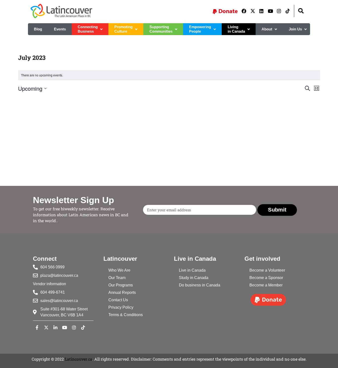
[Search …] (301, 11)
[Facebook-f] (37, 327)
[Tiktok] (287, 11)
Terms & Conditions (125, 315)
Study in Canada (193, 278)
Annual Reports (122, 292)
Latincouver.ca (78, 359)
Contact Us (118, 300)
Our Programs (120, 285)
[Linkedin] (261, 11)
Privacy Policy (120, 307)
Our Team (116, 278)
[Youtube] (270, 11)
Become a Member (266, 285)
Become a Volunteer (267, 270)
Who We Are (119, 270)
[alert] (169, 75)
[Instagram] (279, 11)
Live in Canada (192, 270)
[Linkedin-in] (55, 327)
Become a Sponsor (266, 278)
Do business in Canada (199, 285)
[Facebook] (244, 11)
